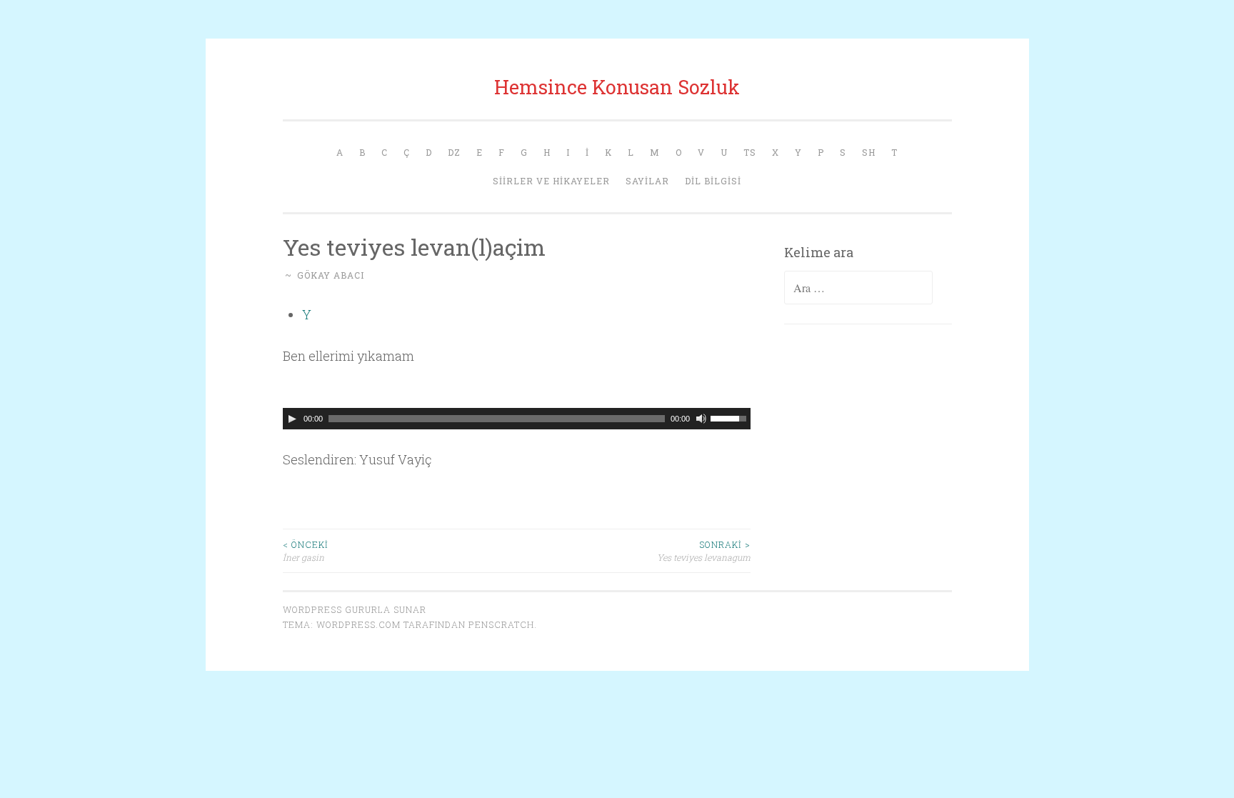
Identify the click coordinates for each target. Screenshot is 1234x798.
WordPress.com (358, 624)
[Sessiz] (701, 418)
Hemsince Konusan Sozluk (617, 86)
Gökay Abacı (330, 275)
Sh (869, 152)
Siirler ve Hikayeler (551, 180)
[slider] (731, 417)
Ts (749, 152)
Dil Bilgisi (713, 180)
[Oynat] (292, 418)
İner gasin (305, 551)
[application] (517, 418)
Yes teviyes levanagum (704, 551)
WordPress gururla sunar (354, 609)
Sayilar (647, 180)
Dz (454, 152)
